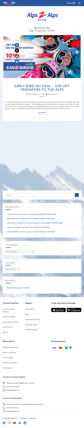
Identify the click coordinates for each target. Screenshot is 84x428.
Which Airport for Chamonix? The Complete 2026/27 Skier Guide (31, 218)
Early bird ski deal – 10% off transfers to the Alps (42, 87)
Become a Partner (9, 352)
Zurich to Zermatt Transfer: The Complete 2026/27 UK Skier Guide (31, 214)
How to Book (30, 309)
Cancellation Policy (32, 319)
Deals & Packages (9, 317)
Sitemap (33, 418)
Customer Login (31, 324)
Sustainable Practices (11, 322)
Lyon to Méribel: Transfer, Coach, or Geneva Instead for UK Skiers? (31, 232)
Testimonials (8, 327)
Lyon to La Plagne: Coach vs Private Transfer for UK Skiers (28, 227)
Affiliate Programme (10, 347)
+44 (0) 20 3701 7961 (12, 387)
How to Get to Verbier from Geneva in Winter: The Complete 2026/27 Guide (35, 223)
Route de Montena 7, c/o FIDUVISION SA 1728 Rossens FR (24, 404)
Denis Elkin (53, 94)
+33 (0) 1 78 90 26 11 (12, 408)
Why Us (5, 332)
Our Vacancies (8, 368)
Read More (42, 112)
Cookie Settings (31, 329)
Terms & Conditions (10, 418)
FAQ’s (27, 314)
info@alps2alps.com (12, 390)
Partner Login (8, 357)
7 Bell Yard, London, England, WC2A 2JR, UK (20, 383)
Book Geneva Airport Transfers (18, 288)
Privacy (23, 418)
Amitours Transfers (10, 363)
